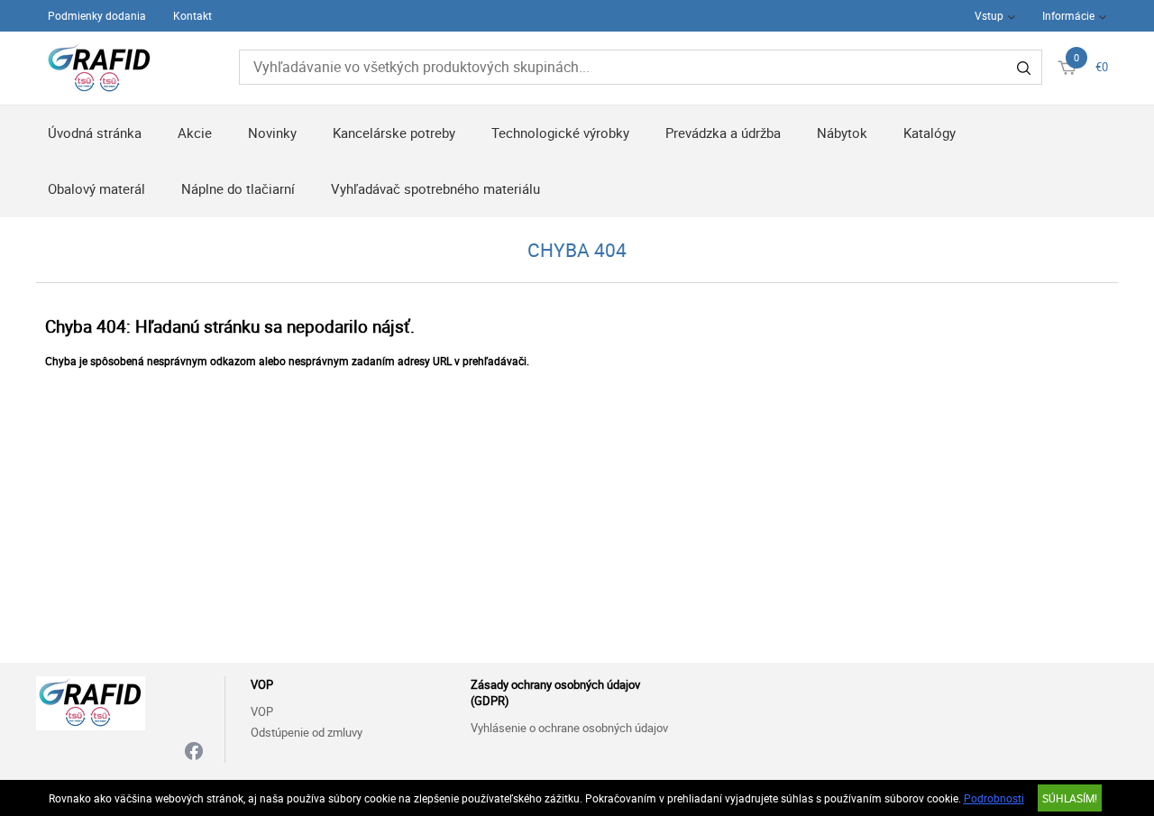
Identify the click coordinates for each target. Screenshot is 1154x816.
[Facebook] (194, 752)
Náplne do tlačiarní (238, 188)
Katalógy (929, 133)
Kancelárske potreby (394, 133)
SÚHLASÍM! (1069, 798)
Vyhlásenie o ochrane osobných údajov (569, 728)
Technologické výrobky (560, 133)
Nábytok (842, 133)
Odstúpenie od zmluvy (306, 732)
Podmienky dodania (97, 15)
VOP (262, 711)
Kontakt (192, 15)
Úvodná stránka (95, 133)
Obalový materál (96, 188)
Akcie (195, 133)
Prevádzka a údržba (723, 133)
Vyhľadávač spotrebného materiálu (435, 188)
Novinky (272, 133)
